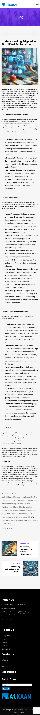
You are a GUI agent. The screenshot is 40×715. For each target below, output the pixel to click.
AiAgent (5, 660)
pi (32, 517)
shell (25, 520)
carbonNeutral (31, 497)
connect (13, 500)
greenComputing (28, 510)
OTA (29, 517)
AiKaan (13, 494)
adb (6, 494)
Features (5, 667)
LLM (32, 514)
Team (4, 639)
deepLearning (32, 500)
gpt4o (18, 510)
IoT (29, 514)
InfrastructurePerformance (16, 514)
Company (6, 635)
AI (9, 494)
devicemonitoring (9, 504)
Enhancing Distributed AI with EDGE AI (12, 569)
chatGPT (5, 500)
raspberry (6, 520)
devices (20, 504)
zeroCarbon (6, 524)
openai (24, 517)
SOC (30, 520)
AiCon (4, 663)
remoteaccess (17, 520)
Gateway (5, 510)
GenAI (12, 510)
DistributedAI (7, 507)
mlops (18, 517)
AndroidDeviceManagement (13, 497)
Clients (4, 646)
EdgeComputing (25, 507)
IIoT (3, 514)
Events (4, 642)
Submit (6, 689)
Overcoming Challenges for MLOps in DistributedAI (26, 550)
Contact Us (6, 649)
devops (27, 504)
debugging (21, 500)
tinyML (35, 520)
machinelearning (8, 517)
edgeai (15, 507)
